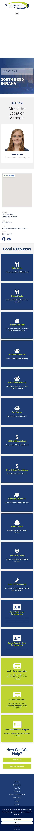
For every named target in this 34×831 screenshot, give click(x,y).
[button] (17, 13)
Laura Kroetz (17, 154)
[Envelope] (9, 239)
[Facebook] (3, 239)
